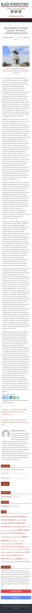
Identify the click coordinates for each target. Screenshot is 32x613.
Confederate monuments (9, 214)
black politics (24, 530)
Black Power (5, 533)
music (19, 549)
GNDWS (16, 608)
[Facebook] (3, 397)
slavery (19, 558)
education (13, 547)
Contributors (16, 591)
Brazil (11, 541)
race (27, 551)
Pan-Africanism (25, 549)
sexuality (13, 559)
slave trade (25, 559)
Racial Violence (6, 555)
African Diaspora (8, 519)
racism (15, 555)
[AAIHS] (16, 3)
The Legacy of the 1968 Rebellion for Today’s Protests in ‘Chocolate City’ (13, 411)
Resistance (6, 558)
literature (6, 549)
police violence (15, 552)
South (3, 561)
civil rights (11, 544)
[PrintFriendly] (17, 397)
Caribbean (4, 544)
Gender (21, 546)
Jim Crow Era (8, 363)
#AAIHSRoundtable (9, 516)
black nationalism (12, 530)
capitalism (15, 541)
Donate (16, 597)
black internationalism (17, 526)
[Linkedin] (10, 397)
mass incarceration (13, 549)
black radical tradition (15, 537)
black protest (15, 533)
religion (20, 555)
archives (18, 520)
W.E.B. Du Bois (13, 561)
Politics (23, 552)
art (21, 520)
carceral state (22, 541)
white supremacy (24, 561)
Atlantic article (11, 159)
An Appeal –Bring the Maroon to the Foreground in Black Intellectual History (15, 422)
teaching (7, 561)
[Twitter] (7, 397)
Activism (22, 516)
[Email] (14, 397)
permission (10, 402)
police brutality (5, 552)
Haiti (25, 547)
